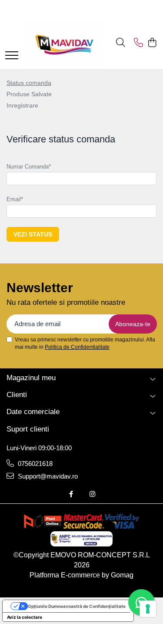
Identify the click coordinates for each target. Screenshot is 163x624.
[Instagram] (92, 494)
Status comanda (29, 82)
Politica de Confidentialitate (77, 347)
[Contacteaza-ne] (138, 43)
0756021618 (34, 463)
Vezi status (32, 234)
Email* (15, 199)
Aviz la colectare (24, 617)
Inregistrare (22, 105)
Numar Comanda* (29, 166)
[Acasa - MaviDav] (64, 43)
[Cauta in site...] (120, 43)
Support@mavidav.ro (47, 476)
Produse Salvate (29, 94)
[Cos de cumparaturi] (151, 43)
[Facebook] (71, 494)
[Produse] (11, 56)
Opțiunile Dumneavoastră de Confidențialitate (77, 606)
